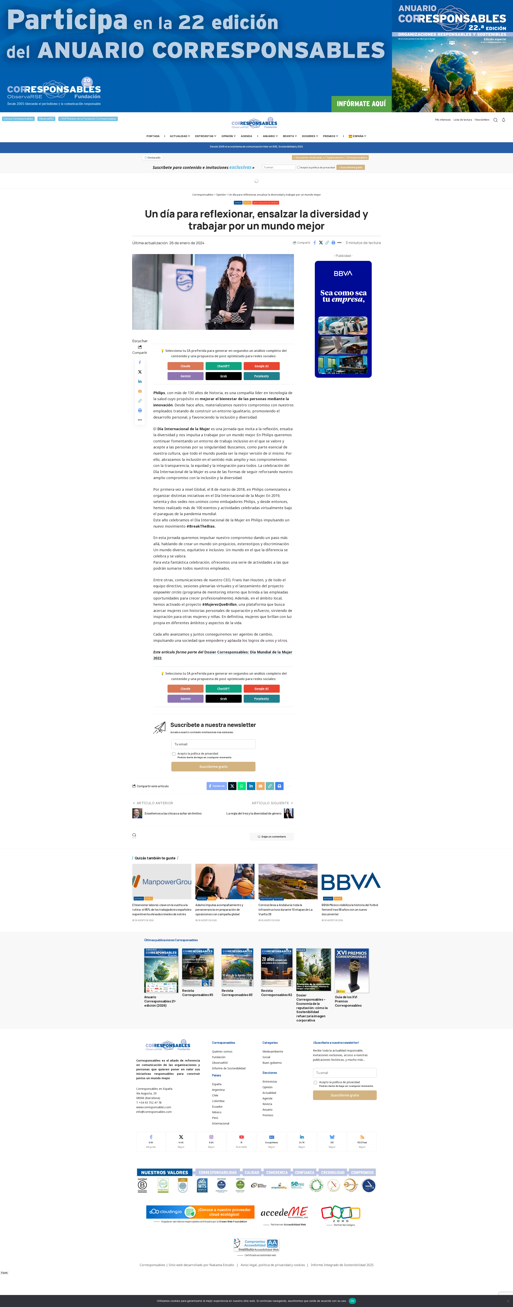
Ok (352, 1300)
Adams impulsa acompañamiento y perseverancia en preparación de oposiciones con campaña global (219, 909)
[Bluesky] (332, 1142)
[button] (327, 242)
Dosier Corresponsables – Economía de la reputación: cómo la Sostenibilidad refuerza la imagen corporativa (312, 1007)
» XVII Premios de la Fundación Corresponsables (88, 119)
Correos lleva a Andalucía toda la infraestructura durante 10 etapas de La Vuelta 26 (286, 909)
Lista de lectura (463, 120)
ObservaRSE (46, 119)
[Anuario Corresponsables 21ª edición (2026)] (161, 971)
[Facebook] (151, 1142)
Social (247, 202)
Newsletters (482, 120)
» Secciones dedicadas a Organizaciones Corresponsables (330, 157)
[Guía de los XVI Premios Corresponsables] (352, 971)
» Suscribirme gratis (351, 167)
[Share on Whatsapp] (241, 786)
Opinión (238, 202)
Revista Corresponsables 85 (197, 992)
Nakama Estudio (221, 1265)
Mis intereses (443, 120)
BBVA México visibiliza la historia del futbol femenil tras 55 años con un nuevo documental (350, 909)
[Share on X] (321, 242)
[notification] (504, 120)
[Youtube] (241, 1142)
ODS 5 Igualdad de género (265, 202)
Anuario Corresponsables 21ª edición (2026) (160, 1001)
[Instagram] (211, 1142)
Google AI (261, 366)
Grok (223, 376)
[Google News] (271, 1142)
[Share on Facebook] (314, 242)
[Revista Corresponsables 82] (277, 967)
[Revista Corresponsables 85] (198, 967)
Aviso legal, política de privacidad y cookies (273, 1265)
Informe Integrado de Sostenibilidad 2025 (342, 1265)
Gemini (186, 376)
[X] (181, 1142)
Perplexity (261, 376)
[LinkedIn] (301, 1142)
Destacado (266, 898)
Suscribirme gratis (213, 766)
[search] (496, 120)
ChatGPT (223, 366)
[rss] (362, 1142)
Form (4, 1273)
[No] (508, 1301)
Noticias (139, 898)
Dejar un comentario (274, 836)
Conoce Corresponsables (18, 119)
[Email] (140, 391)
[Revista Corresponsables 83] (237, 967)
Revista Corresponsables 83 (237, 992)
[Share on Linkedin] (140, 381)
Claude (185, 366)
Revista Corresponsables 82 (276, 992)
